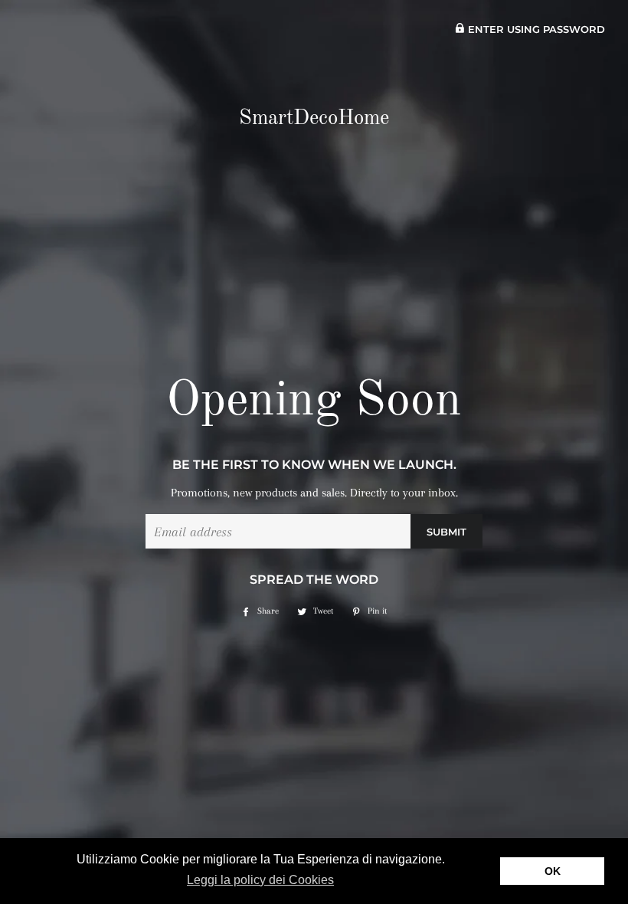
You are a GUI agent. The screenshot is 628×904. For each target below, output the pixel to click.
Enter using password (535, 29)
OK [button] (553, 871)
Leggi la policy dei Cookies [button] (260, 879)
